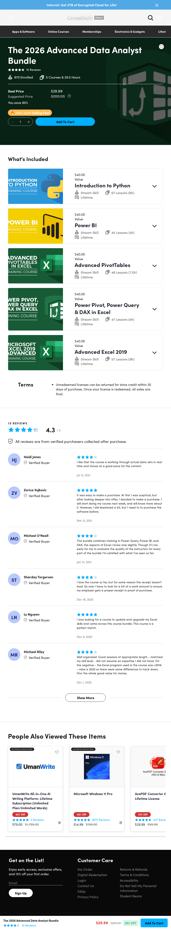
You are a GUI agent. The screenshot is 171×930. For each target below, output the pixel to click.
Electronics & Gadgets (130, 31)
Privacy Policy (88, 896)
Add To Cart (65, 121)
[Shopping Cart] (159, 18)
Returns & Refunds (133, 869)
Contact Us (86, 885)
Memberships (91, 31)
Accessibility (129, 880)
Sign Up (21, 893)
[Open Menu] (12, 18)
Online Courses (58, 31)
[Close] (157, 5)
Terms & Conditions (134, 874)
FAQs (82, 891)
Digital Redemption (92, 874)
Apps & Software (23, 31)
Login (82, 880)
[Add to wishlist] (161, 46)
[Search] (150, 18)
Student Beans (131, 896)
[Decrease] (12, 122)
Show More (85, 697)
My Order (85, 869)
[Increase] (28, 122)
